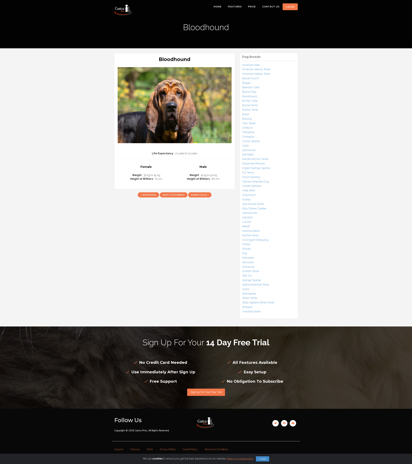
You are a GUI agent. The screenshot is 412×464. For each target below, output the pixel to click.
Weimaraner (249, 293)
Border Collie (199, 195)
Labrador (247, 217)
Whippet (247, 307)
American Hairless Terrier (256, 69)
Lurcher (246, 221)
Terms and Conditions (216, 449)
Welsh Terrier (249, 298)
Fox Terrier (248, 172)
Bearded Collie (250, 87)
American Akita (251, 65)
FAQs (150, 449)
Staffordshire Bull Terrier (255, 284)
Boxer (245, 114)
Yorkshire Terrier (251, 311)
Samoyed (247, 262)
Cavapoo (247, 127)
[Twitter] (275, 423)
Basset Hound (250, 78)
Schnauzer (248, 266)
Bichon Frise (149, 195)
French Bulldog (251, 177)
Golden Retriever (252, 185)
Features (235, 6)
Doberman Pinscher (253, 163)
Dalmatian (248, 154)
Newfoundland (251, 230)
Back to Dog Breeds (174, 195)
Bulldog (247, 118)
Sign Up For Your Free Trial (206, 392)
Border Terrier (250, 105)
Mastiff (246, 226)
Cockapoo (248, 136)
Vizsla (245, 289)
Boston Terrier (250, 109)
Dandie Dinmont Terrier (255, 159)
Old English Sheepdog (255, 239)
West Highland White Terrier (258, 302)
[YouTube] (293, 423)
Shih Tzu (247, 275)
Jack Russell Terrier (253, 204)
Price (252, 6)
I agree (262, 459)
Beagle (246, 82)
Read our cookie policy (240, 458)
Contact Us (270, 6)
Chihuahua (248, 132)
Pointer (246, 244)
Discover (135, 449)
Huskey (246, 199)
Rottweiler (248, 257)
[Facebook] (284, 423)
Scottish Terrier (250, 271)
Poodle (246, 248)
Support (118, 449)
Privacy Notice (167, 449)
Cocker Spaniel (251, 141)
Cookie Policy (190, 449)
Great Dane (248, 190)
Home (217, 6)
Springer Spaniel (251, 280)
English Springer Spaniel (256, 168)
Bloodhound (249, 96)
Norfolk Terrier (250, 235)
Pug (244, 253)
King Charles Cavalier (254, 208)
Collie (245, 145)
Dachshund (248, 150)
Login (290, 6)
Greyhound (248, 194)
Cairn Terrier (249, 123)
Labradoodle (249, 212)
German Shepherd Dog (255, 181)
